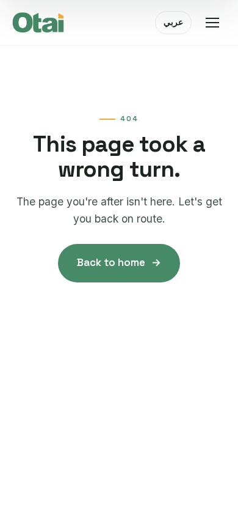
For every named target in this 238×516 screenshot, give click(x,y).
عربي (173, 22)
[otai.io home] (38, 22)
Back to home (118, 262)
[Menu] (212, 22)
